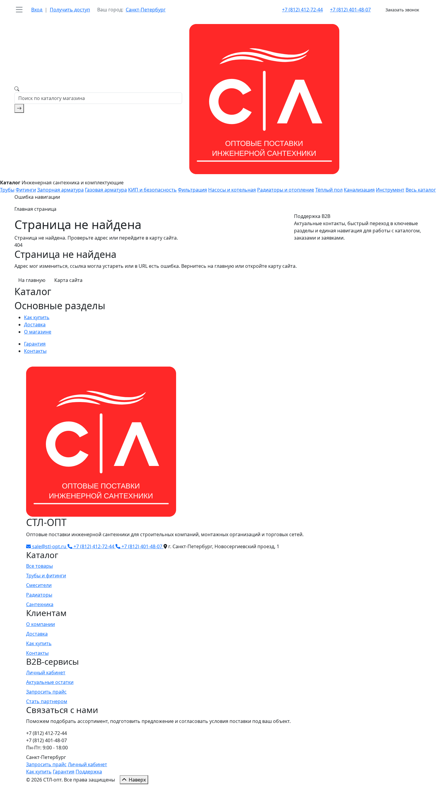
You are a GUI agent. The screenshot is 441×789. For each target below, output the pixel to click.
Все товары (39, 566)
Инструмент (390, 189)
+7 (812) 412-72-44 (302, 9)
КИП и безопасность (152, 189)
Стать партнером (46, 701)
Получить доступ (70, 9)
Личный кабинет (45, 672)
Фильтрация (192, 189)
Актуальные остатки (50, 682)
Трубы (7, 189)
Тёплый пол (329, 189)
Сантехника (39, 604)
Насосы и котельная (232, 189)
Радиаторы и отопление (285, 189)
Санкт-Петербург (146, 9)
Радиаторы (39, 594)
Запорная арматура (60, 189)
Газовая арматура (106, 189)
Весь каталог (421, 189)
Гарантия (35, 343)
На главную (31, 280)
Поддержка (89, 771)
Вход (36, 9)
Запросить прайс (46, 691)
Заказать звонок (402, 10)
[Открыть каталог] (19, 9)
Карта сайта (68, 280)
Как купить (37, 317)
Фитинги (26, 189)
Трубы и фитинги (46, 575)
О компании (40, 624)
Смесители (39, 585)
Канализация (359, 189)
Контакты (35, 351)
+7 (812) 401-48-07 (350, 9)
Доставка (35, 324)
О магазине (37, 331)
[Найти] (19, 108)
